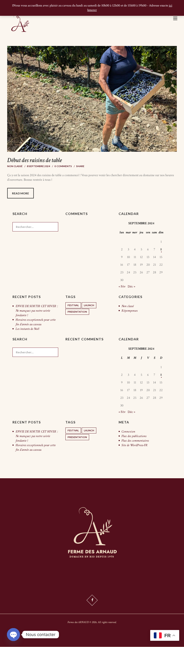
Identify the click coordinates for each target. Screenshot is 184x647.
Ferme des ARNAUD (78, 622)
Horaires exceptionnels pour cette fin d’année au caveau (36, 322)
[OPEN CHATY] (13, 634)
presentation (77, 311)
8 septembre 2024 (38, 166)
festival (73, 305)
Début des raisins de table (34, 160)
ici (170, 5)
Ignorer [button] (92, 10)
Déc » (131, 286)
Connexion (128, 431)
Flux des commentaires (135, 441)
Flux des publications (133, 436)
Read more (20, 193)
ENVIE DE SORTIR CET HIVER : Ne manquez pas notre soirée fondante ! (37, 310)
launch (89, 305)
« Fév (122, 286)
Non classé (15, 166)
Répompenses (129, 311)
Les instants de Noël (27, 329)
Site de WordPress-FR (134, 445)
